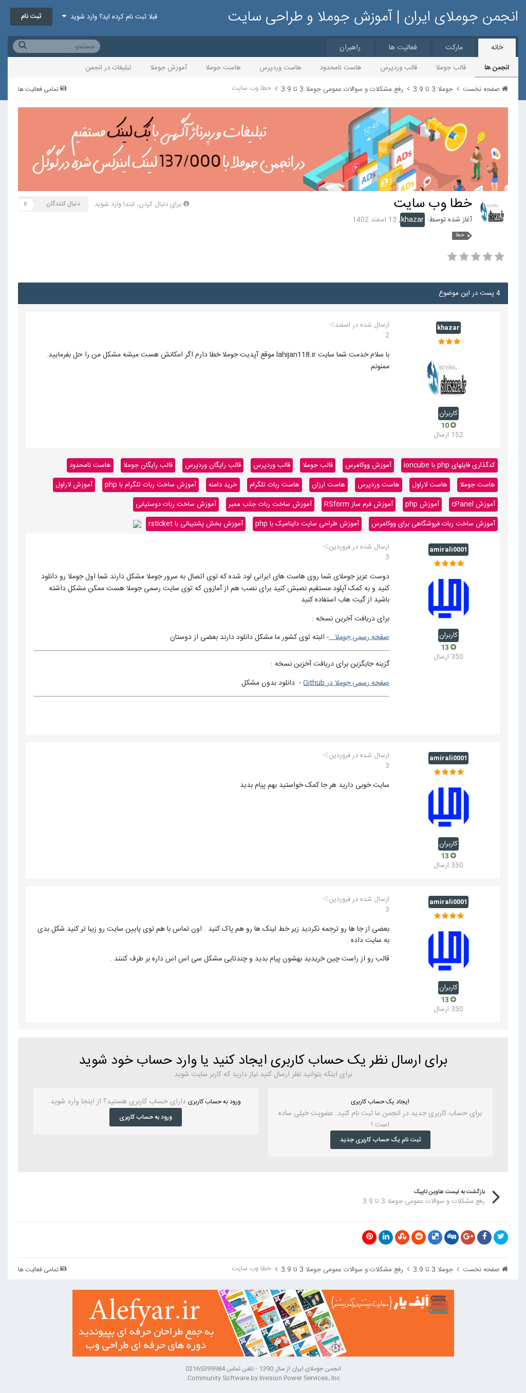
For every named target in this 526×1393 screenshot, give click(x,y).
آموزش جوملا (168, 67)
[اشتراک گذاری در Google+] (468, 1237)
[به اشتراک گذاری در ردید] (418, 1237)
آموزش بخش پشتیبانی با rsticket (195, 524)
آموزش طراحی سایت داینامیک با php (307, 524)
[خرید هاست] (137, 524)
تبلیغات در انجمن (108, 67)
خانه (497, 48)
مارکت (454, 48)
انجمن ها (496, 67)
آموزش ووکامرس (368, 465)
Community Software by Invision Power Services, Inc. (263, 1378)
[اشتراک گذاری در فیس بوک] (484, 1237)
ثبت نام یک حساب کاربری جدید (380, 1140)
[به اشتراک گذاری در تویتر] (501, 1237)
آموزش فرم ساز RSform (358, 504)
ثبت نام (31, 16)
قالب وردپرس (398, 67)
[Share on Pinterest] (369, 1237)
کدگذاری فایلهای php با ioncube (449, 465)
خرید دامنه (223, 485)
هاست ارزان (328, 485)
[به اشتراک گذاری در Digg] (451, 1237)
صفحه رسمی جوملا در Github (346, 683)
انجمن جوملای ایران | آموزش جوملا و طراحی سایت (373, 17)
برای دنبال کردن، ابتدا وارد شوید (138, 204)
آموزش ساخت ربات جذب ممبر (270, 504)
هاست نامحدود (341, 67)
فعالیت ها (403, 48)
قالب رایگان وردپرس (213, 465)
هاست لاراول (429, 485)
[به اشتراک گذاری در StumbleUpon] (402, 1237)
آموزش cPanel (473, 504)
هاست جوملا (223, 67)
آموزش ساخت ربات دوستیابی (176, 504)
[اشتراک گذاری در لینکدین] (386, 1237)
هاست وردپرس (280, 67)
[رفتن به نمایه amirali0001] (448, 598)
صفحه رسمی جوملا (359, 637)
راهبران (350, 48)
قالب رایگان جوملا (148, 465)
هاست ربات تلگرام (274, 485)
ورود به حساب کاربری (145, 1117)
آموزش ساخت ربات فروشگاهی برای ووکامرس (433, 524)
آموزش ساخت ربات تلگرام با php (150, 485)
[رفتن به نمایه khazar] (493, 211)
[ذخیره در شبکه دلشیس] (435, 1237)
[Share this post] (331, 325)
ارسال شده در (362, 330)
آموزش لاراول (73, 485)
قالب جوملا (451, 67)
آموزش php (422, 504)
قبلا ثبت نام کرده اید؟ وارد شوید (111, 17)
